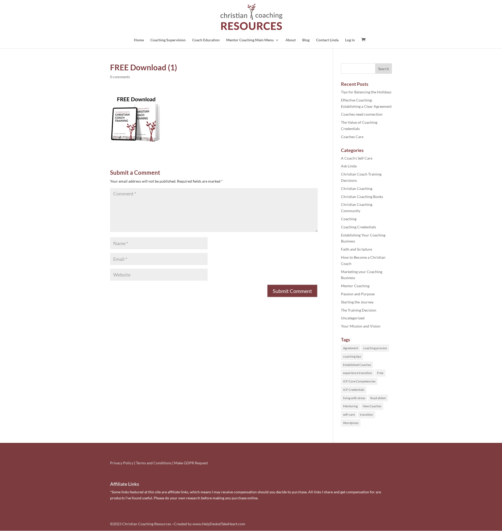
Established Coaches (357, 365)
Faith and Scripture (356, 249)
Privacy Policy (121, 463)
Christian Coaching (356, 188)
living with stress (354, 398)
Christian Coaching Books (362, 196)
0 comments (120, 77)
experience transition (357, 373)
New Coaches (372, 406)
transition (366, 414)
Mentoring (350, 406)
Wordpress (350, 423)
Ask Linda (349, 166)
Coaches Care (352, 136)
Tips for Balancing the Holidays (366, 92)
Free (380, 373)
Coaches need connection (362, 114)
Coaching (348, 219)
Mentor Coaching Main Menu (250, 40)
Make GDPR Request (191, 463)
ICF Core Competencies (359, 381)
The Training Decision (358, 310)
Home (139, 40)
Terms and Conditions (154, 463)
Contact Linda (327, 40)
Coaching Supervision (168, 40)
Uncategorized (352, 318)
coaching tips (352, 356)
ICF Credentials (353, 390)
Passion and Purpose (358, 294)
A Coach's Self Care (356, 158)
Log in (350, 40)
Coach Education (206, 40)
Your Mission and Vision (360, 326)
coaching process (375, 348)
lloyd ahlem (378, 398)
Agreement (350, 348)
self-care (349, 414)
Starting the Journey (357, 302)
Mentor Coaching (355, 286)
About (291, 40)
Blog (306, 40)
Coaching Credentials (358, 227)
